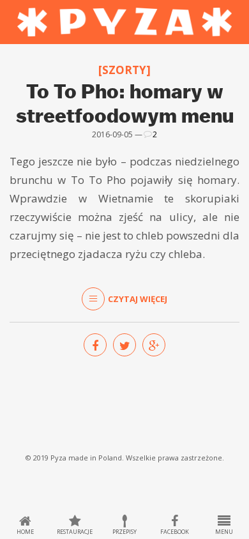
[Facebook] (95, 344)
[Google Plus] (153, 344)
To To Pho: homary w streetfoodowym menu (125, 103)
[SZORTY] (124, 70)
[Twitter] (124, 344)
